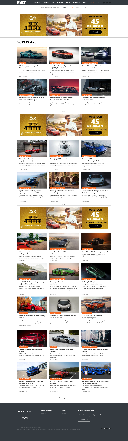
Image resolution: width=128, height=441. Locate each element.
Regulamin (43, 413)
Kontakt (64, 413)
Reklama (64, 410)
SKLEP (92, 2)
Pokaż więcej (63, 398)
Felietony (85, 2)
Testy (53, 2)
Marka (64, 7)
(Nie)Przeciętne (76, 2)
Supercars (46, 2)
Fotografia (60, 2)
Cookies (43, 417)
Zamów (83, 420)
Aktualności (37, 2)
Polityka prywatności (46, 410)
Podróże (68, 2)
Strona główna (41, 43)
